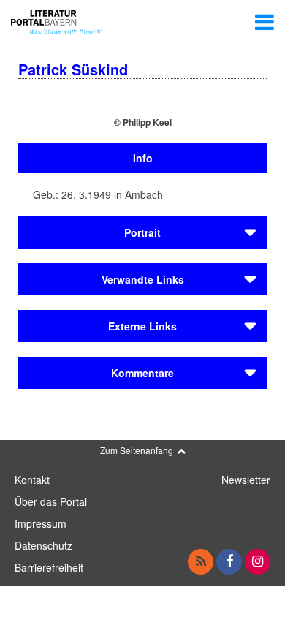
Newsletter (245, 479)
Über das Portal (51, 501)
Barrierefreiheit (49, 567)
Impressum (40, 523)
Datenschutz (43, 545)
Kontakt (32, 479)
